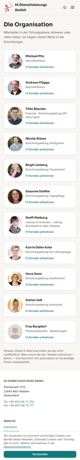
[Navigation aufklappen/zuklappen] (72, 7)
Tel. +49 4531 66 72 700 (19, 401)
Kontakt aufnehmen (41, 66)
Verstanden (40, 454)
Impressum (10, 426)
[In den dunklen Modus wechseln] (64, 7)
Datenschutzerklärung (17, 446)
